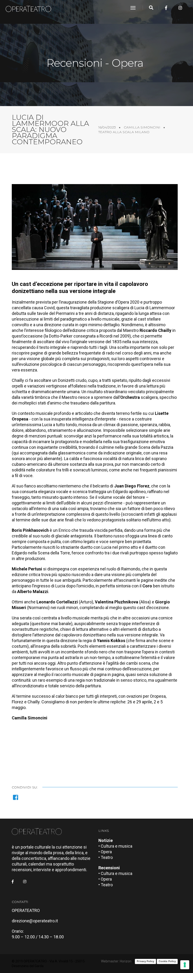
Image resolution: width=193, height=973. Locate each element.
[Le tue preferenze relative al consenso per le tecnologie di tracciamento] (184, 964)
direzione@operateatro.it (35, 920)
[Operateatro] (30, 8)
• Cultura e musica (115, 846)
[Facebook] (166, 7)
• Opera (105, 851)
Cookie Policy (167, 961)
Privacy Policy (145, 961)
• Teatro (105, 857)
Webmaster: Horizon (116, 961)
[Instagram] (180, 7)
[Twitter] (173, 7)
